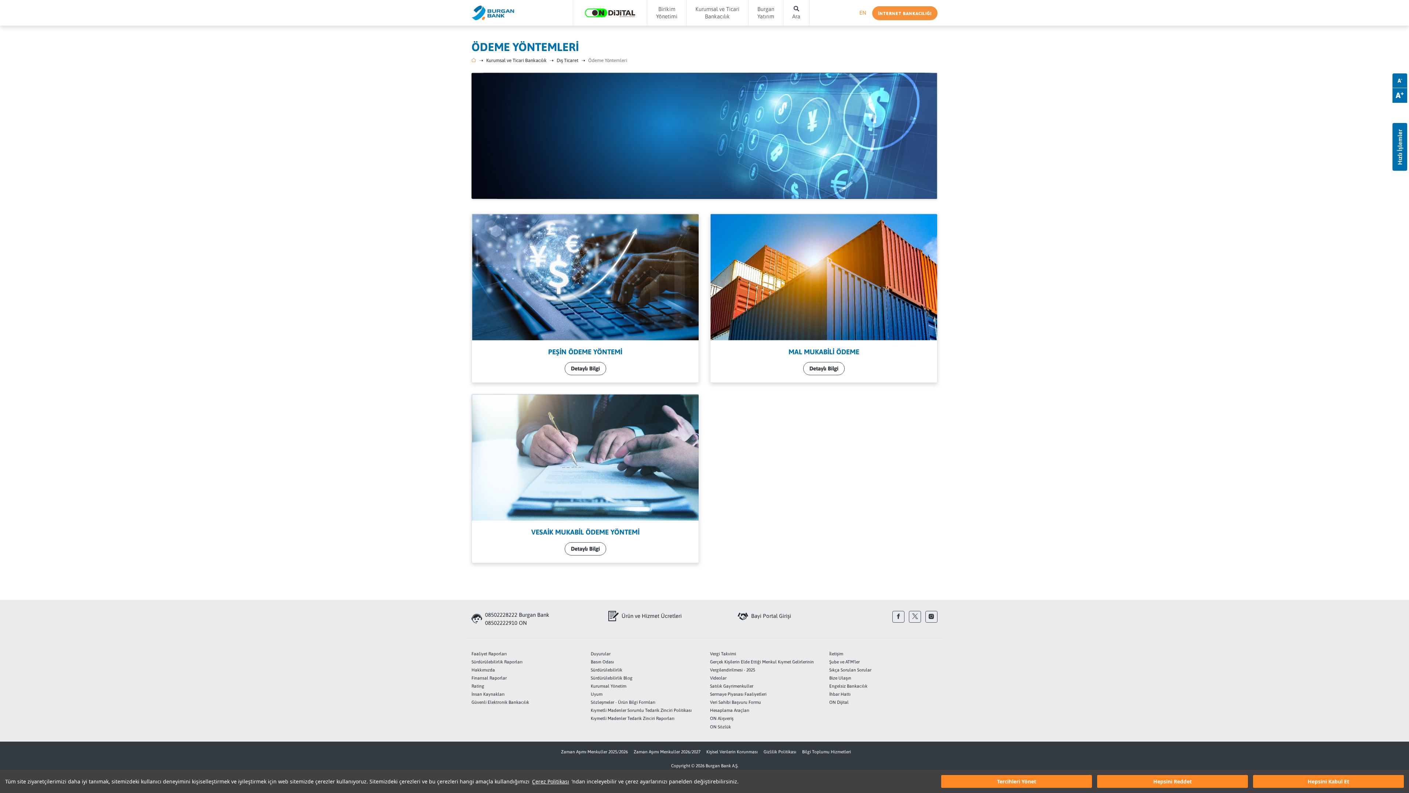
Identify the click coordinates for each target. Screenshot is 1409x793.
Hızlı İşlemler (1400, 147)
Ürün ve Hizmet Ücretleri (652, 616)
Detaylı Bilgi (585, 368)
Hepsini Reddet (1172, 781)
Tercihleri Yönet (1016, 781)
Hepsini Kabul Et (1328, 781)
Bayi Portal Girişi (771, 616)
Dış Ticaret (567, 60)
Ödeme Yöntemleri (607, 60)
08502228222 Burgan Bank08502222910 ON (517, 619)
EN (862, 13)
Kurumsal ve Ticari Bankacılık (516, 60)
